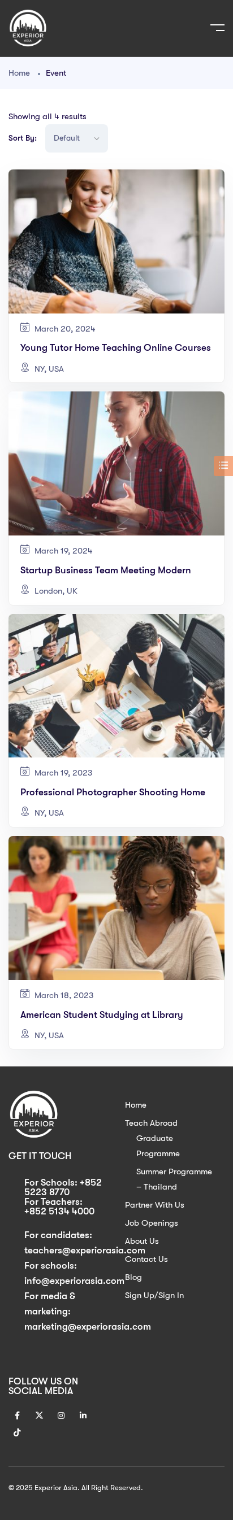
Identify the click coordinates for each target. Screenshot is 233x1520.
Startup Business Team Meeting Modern (105, 570)
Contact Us (146, 1259)
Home (19, 73)
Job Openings (151, 1223)
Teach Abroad (151, 1123)
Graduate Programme (158, 1145)
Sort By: (22, 137)
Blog (133, 1277)
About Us (142, 1241)
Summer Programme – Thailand (174, 1179)
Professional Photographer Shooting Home (112, 792)
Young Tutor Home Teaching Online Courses (115, 347)
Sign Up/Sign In (154, 1295)
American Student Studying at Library (101, 1014)
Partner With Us (154, 1205)
